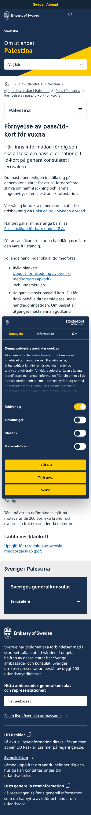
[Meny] (81, 15)
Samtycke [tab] (16, 333)
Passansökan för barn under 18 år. (34, 228)
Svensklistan (16, 757)
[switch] (80, 420)
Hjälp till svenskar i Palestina (27, 90)
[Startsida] (8, 84)
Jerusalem (20, 601)
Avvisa (45, 490)
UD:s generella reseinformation (34, 785)
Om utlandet (29, 84)
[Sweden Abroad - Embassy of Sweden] (25, 15)
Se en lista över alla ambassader (33, 715)
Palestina (52, 84)
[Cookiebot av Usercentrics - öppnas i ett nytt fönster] (67, 322)
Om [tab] (74, 333)
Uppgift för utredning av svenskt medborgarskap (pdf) (42, 276)
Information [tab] (45, 333)
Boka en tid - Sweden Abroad (59, 210)
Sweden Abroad (45, 4)
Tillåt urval (45, 477)
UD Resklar (14, 734)
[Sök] (71, 15)
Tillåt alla (45, 465)
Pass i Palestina (68, 90)
